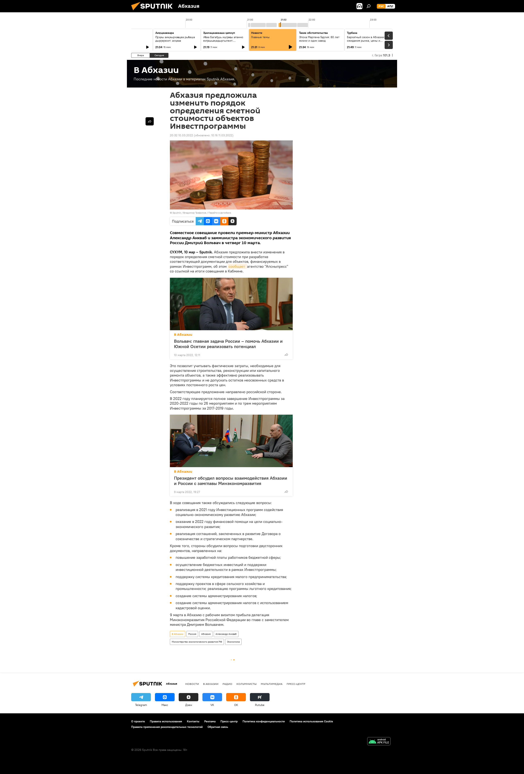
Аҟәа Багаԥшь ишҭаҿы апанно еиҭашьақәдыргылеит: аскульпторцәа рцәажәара (223, 40)
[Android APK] (379, 741)
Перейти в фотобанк (219, 212)
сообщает (237, 266)
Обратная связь (218, 727)
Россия (192, 633)
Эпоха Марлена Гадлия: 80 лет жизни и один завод (319, 38)
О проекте (138, 721)
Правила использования (166, 721)
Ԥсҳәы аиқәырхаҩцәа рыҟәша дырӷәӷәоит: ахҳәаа (175, 38)
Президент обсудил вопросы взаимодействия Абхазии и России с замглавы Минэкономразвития (230, 480)
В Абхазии (183, 334)
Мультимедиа (271, 684)
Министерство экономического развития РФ (197, 641)
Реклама (210, 721)
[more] (286, 355)
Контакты (193, 721)
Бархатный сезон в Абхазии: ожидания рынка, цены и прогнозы (366, 40)
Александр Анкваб (226, 633)
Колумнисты (246, 684)
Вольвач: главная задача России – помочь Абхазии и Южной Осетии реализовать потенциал (228, 343)
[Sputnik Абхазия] (153, 11)
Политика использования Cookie (311, 721)
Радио (227, 684)
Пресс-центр (296, 684)
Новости (192, 684)
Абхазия (206, 633)
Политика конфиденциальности (264, 721)
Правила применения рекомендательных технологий (167, 727)
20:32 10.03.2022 (181, 135)
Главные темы (260, 37)
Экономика (233, 641)
